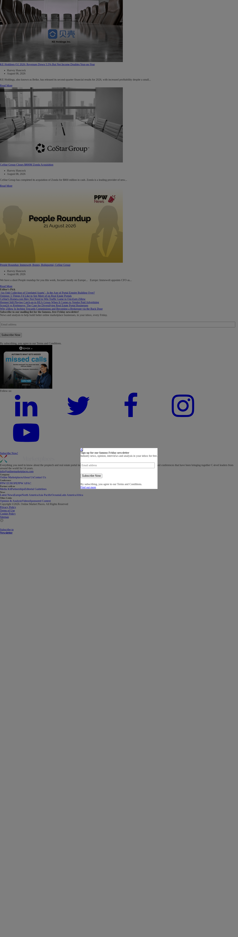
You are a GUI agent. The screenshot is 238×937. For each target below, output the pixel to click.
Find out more (88, 487)
